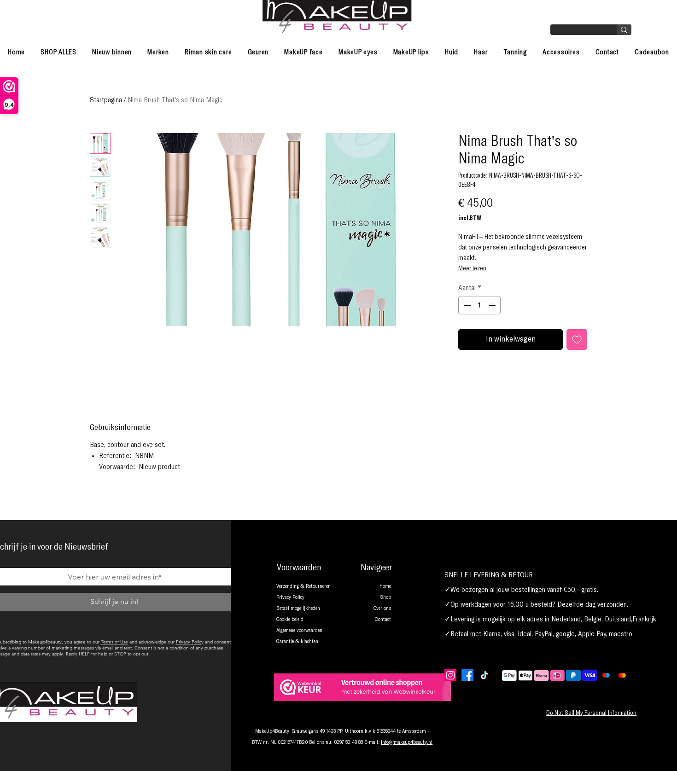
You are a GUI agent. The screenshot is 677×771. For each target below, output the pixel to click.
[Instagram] (450, 675)
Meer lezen (472, 268)
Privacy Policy (190, 642)
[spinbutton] (479, 305)
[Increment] (492, 305)
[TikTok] (484, 675)
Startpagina (106, 100)
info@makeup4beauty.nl (406, 742)
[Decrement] (466, 305)
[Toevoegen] (576, 339)
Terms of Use (114, 642)
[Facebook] (467, 675)
